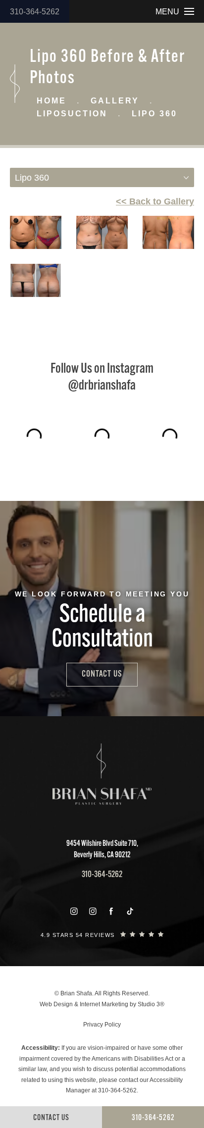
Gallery (115, 101)
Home (51, 101)
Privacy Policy (102, 1024)
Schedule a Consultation (102, 628)
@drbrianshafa (102, 386)
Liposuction (72, 113)
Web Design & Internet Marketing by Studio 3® (102, 1004)
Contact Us (102, 674)
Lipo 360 (154, 113)
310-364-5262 (34, 11)
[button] (73, 911)
